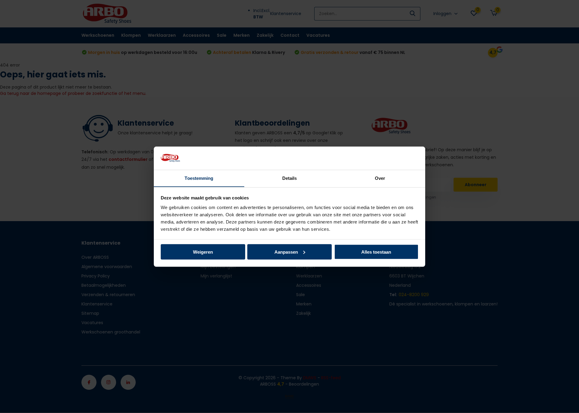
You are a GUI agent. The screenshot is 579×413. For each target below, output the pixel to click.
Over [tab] (380, 177)
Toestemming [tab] (199, 177)
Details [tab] (289, 177)
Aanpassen (286, 251)
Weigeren (203, 251)
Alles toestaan (376, 251)
